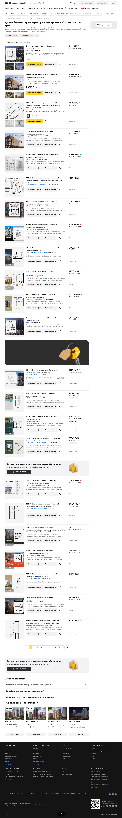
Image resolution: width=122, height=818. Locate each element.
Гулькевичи (8, 758)
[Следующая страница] (67, 647)
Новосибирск (37, 753)
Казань (35, 758)
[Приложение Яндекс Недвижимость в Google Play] (110, 806)
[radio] (34, 647)
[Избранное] (70, 3)
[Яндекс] (114, 814)
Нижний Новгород (38, 761)
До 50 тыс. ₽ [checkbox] (24, 355)
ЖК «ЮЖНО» (30, 276)
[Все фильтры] (6, 14)
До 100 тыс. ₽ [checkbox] (48, 355)
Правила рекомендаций (68, 793)
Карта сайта (87, 793)
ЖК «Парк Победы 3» (32, 206)
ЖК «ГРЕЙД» (30, 50)
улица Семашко (50, 623)
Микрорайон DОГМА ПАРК (34, 532)
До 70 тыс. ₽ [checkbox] (36, 355)
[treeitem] (10, 8)
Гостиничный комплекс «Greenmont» (37, 442)
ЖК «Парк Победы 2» (32, 229)
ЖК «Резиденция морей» (33, 485)
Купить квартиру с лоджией (98, 774)
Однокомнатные (67, 753)
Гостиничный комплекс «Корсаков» (36, 252)
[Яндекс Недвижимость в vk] (110, 794)
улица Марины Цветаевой (55, 530)
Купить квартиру (95, 771)
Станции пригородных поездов (14, 776)
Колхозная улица (38, 157)
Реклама (20, 793)
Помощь (79, 793)
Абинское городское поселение (42, 771)
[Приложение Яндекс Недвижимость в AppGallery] (113, 806)
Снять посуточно (67, 774)
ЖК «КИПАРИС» (31, 555)
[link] (114, 3)
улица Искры (33, 396)
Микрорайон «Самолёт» (33, 374)
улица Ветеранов (54, 105)
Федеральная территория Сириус (43, 776)
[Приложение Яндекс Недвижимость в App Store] (107, 806)
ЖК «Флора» (29, 421)
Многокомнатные (67, 756)
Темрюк (7, 761)
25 (63, 647)
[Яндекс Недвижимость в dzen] (113, 794)
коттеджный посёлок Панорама (44, 506)
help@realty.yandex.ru (40, 805)
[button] (74, 3)
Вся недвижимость (10, 793)
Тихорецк (7, 753)
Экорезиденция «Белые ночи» (35, 625)
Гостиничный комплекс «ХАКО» (35, 508)
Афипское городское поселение (42, 774)
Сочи (27, 396)
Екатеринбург (37, 756)
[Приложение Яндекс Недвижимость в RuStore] (116, 806)
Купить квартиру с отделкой (98, 779)
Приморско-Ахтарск (11, 756)
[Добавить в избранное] (60, 64)
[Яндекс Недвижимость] (16, 3)
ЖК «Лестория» (30, 398)
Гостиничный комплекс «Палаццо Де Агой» (38, 184)
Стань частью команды (31, 793)
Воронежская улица (38, 576)
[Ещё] (36, 35)
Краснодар (29, 49)
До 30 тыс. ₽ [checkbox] (12, 355)
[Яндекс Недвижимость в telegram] (116, 794)
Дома (92, 756)
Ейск (6, 748)
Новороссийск (30, 274)
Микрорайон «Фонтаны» (33, 578)
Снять (63, 771)
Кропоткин (8, 751)
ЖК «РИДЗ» (29, 602)
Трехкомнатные (66, 748)
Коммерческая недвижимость (99, 751)
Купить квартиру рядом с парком (100, 782)
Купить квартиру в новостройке (99, 784)
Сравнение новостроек (11, 771)
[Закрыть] (116, 13)
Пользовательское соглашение (50, 793)
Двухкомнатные (66, 751)
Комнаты (93, 753)
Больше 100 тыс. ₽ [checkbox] (14, 361)
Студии (64, 758)
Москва (35, 748)
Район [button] (98, 14)
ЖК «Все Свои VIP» (31, 159)
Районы (7, 774)
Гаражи (92, 748)
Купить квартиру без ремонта (99, 776)
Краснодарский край (32, 180)
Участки (92, 758)
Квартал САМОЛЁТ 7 (32, 79)
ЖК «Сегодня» (30, 107)
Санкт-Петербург (38, 751)
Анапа (40, 250)
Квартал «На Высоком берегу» (35, 299)
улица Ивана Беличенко (40, 372)
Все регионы (8, 779)
